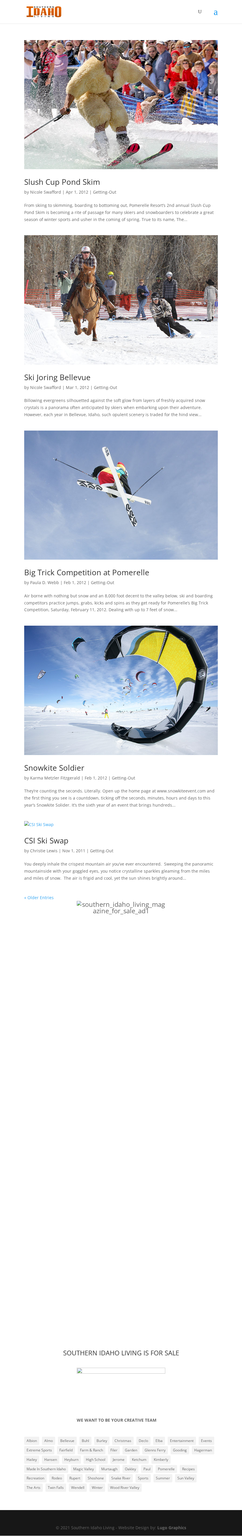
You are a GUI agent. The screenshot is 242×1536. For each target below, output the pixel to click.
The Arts (33, 1487)
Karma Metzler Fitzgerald (55, 778)
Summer (163, 1478)
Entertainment (182, 1440)
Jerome (119, 1459)
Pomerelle (166, 1468)
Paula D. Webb (44, 582)
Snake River (120, 1478)
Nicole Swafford (45, 192)
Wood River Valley (124, 1487)
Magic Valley (83, 1468)
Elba (159, 1440)
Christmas (123, 1440)
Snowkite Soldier (54, 767)
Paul (147, 1468)
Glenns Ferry (155, 1450)
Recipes (188, 1468)
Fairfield (66, 1450)
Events (206, 1440)
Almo (48, 1440)
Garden (131, 1450)
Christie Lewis (44, 850)
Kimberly (161, 1459)
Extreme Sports (39, 1450)
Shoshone (96, 1478)
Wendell (77, 1487)
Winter (97, 1487)
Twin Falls (56, 1487)
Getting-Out (104, 192)
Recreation (35, 1478)
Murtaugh (109, 1468)
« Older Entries (39, 897)
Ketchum (139, 1459)
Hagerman (203, 1450)
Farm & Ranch (91, 1450)
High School (95, 1459)
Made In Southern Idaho (46, 1468)
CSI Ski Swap (46, 840)
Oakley (130, 1468)
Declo (143, 1440)
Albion (32, 1440)
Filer (113, 1450)
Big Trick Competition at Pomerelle (86, 572)
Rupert (74, 1478)
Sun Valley (185, 1478)
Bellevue (67, 1440)
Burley (102, 1440)
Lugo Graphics (171, 1527)
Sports (143, 1478)
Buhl (85, 1440)
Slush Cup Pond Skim (62, 182)
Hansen (50, 1459)
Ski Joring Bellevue (57, 377)
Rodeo (57, 1478)
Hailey (32, 1459)
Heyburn (71, 1459)
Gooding (180, 1450)
